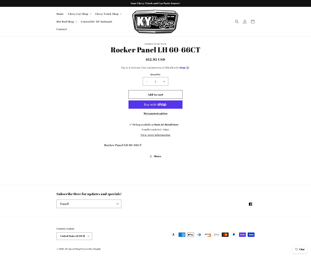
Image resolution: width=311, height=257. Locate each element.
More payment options (156, 113)
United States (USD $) (72, 236)
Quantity (155, 74)
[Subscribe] (117, 204)
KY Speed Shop (72, 248)
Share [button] (157, 156)
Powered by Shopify (91, 248)
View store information (155, 135)
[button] (79, 14)
